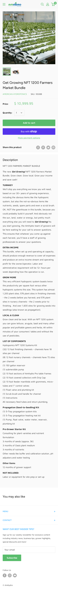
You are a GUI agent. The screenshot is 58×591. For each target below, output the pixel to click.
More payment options (29, 138)
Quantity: (8, 112)
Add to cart (29, 122)
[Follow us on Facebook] (4, 575)
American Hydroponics (15, 94)
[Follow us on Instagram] (10, 575)
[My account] (47, 4)
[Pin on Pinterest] (43, 147)
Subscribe (12, 557)
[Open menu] (4, 4)
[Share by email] (53, 147)
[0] (53, 4)
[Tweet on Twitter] (48, 147)
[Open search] (42, 4)
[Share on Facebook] (38, 147)
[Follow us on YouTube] (15, 575)
